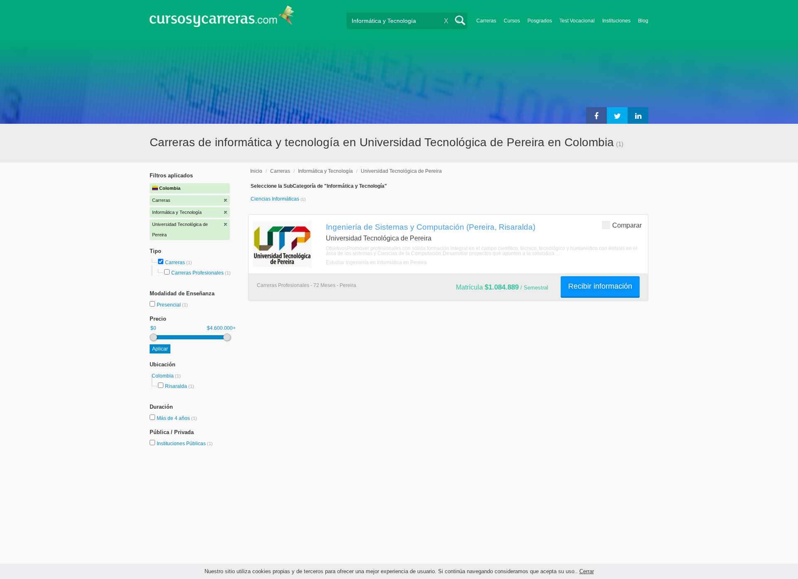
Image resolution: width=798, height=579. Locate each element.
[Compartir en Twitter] (617, 115)
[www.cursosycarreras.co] (222, 18)
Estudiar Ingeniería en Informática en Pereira (376, 262)
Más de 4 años (174, 418)
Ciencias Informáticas (275, 199)
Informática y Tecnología (325, 171)
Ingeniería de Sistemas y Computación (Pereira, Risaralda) (430, 226)
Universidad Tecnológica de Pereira (401, 171)
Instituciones (616, 20)
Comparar (627, 225)
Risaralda (176, 386)
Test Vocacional (577, 20)
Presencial (169, 305)
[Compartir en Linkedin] (638, 115)
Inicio (256, 171)
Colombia (163, 376)
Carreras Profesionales (197, 273)
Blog (643, 20)
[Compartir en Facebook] (596, 115)
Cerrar (586, 571)
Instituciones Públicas (185, 444)
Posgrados (539, 20)
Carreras (486, 20)
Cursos (512, 20)
